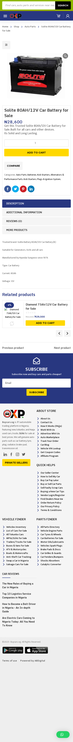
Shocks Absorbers (50, 561)
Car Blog (45, 445)
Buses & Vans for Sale (17, 546)
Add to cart (36, 152)
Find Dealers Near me (52, 499)
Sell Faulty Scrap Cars (52, 488)
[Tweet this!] (15, 189)
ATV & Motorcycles (16, 549)
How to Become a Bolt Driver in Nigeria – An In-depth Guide (19, 607)
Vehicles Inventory (16, 527)
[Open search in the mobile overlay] (36, 5)
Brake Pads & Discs (51, 549)
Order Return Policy (51, 503)
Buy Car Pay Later (50, 480)
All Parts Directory (50, 527)
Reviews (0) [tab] (14, 221)
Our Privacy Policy (50, 506)
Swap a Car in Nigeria (17, 561)
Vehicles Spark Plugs (51, 546)
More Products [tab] (16, 230)
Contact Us (46, 422)
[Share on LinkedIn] (31, 189)
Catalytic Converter (51, 564)
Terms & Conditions (51, 510)
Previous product (13, 347)
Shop (16, 27)
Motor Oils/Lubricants (52, 542)
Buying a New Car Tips (52, 491)
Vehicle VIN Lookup (51, 448)
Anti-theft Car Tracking (18, 557)
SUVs (21, 433)
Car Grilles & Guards (51, 553)
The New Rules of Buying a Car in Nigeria (17, 585)
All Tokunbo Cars (15, 534)
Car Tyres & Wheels (51, 534)
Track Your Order (49, 441)
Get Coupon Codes (50, 452)
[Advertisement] (36, 703)
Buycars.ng (16, 642)
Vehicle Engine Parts (51, 531)
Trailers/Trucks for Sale (18, 542)
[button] (65, 56)
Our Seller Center (50, 473)
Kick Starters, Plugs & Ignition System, (42, 179)
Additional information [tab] (24, 212)
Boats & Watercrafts (17, 553)
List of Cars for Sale (16, 531)
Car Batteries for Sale (52, 538)
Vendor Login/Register (53, 495)
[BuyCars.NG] (15, 15)
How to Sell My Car (50, 476)
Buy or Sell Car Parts (51, 484)
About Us (45, 419)
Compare (13, 165)
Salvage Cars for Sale (17, 564)
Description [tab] (15, 203)
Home (5, 27)
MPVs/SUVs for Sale (16, 538)
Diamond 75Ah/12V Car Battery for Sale (47, 306)
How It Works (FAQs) (51, 426)
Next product (62, 347)
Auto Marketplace (50, 437)
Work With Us (48, 430)
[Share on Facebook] (7, 189)
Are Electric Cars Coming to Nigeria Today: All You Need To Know (18, 621)
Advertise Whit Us (50, 433)
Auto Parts (30, 27)
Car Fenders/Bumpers (52, 557)
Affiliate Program (49, 456)
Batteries (32, 175)
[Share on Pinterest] (23, 189)
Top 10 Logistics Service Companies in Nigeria (16, 595)
